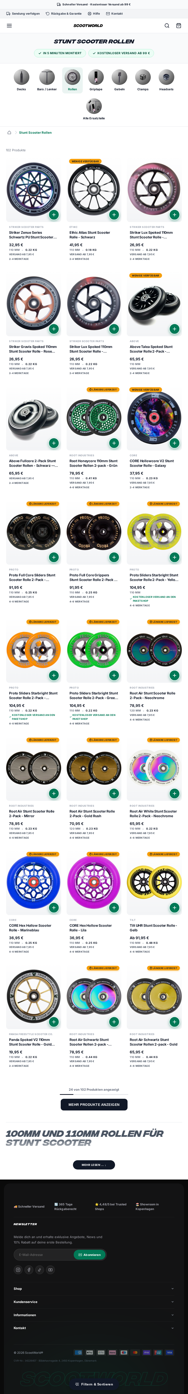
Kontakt (20, 1328)
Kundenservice (25, 1302)
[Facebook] (28, 1269)
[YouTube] (50, 1269)
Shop (18, 1289)
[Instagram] (18, 1269)
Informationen (25, 1315)
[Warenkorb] (178, 25)
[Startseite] (9, 132)
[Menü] (9, 25)
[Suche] (167, 25)
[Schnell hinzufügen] (53, 214)
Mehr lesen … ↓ (94, 1165)
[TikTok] (39, 1269)
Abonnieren (92, 1255)
